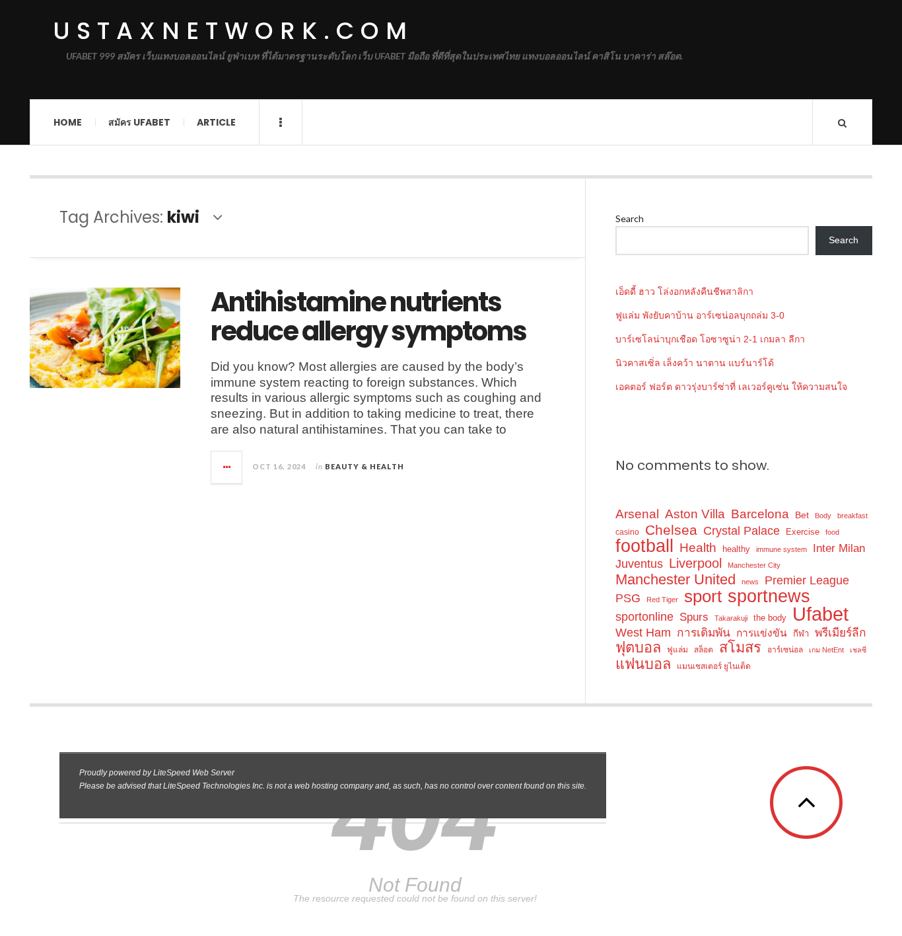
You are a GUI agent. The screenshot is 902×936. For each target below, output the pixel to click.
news (750, 582)
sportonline (644, 616)
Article (216, 122)
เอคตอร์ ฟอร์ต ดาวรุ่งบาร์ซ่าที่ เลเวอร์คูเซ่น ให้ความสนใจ (731, 386)
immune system (781, 549)
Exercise (802, 532)
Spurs (694, 616)
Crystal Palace (741, 530)
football (644, 546)
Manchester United (675, 579)
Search (629, 218)
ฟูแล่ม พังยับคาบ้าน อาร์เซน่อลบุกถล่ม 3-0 (699, 315)
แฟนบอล (643, 664)
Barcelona (760, 514)
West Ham (643, 632)
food (832, 532)
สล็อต (703, 649)
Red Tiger (662, 600)
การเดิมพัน (703, 632)
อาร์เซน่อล (785, 649)
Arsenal (637, 514)
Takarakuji (730, 618)
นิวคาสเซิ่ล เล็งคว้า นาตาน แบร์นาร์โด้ (694, 363)
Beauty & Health (364, 466)
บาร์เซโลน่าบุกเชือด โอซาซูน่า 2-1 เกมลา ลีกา (710, 339)
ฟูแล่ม (677, 649)
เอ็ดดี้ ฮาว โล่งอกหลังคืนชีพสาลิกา (684, 291)
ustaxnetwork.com (233, 31)
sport (703, 597)
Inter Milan (839, 548)
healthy (736, 549)
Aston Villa (695, 514)
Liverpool (695, 563)
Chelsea (671, 530)
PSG (628, 598)
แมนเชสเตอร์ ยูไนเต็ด (714, 666)
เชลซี (858, 650)
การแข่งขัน (761, 633)
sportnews (769, 596)
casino (627, 532)
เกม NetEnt (826, 650)
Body (823, 516)
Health (697, 548)
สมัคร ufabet (139, 122)
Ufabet (820, 614)
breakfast (852, 516)
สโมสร (740, 647)
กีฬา (801, 634)
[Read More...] (227, 467)
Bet (802, 515)
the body (769, 618)
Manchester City (754, 565)
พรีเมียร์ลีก (840, 632)
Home (67, 122)
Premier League (807, 580)
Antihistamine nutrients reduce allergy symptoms (368, 317)
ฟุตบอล (638, 647)
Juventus (639, 563)
